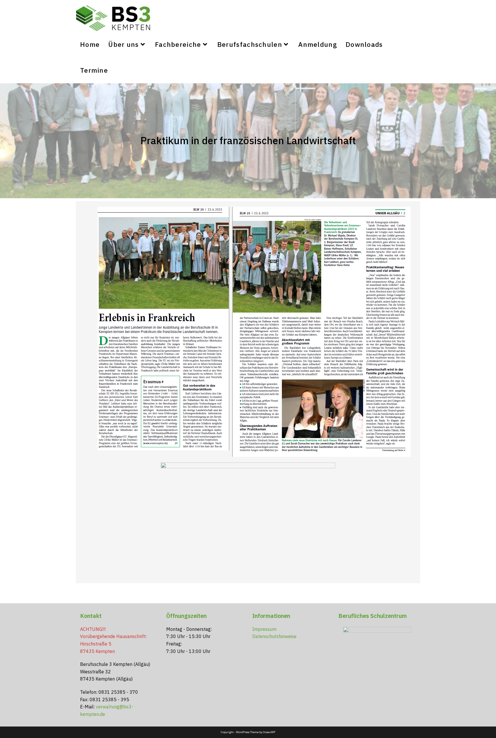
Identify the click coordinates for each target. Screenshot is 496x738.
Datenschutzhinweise (274, 636)
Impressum (264, 629)
